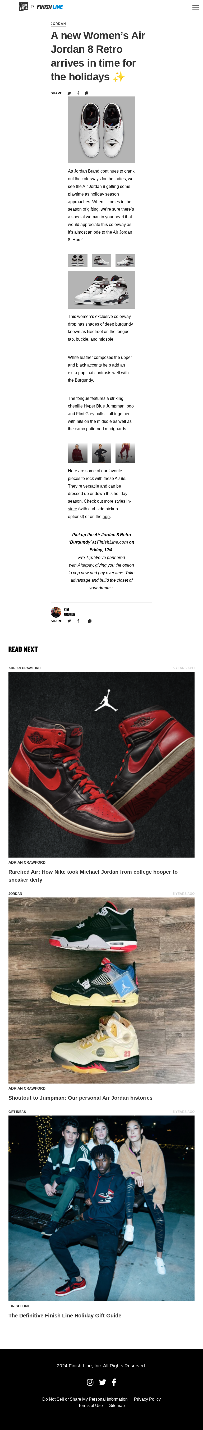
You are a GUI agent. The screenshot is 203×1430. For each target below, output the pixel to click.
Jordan (58, 24)
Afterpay (85, 565)
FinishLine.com (112, 542)
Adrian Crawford (24, 668)
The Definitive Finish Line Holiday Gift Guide (64, 1315)
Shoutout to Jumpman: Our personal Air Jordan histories (80, 1098)
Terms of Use (90, 1405)
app (106, 516)
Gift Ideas (17, 1111)
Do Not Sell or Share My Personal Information (85, 1399)
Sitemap (117, 1405)
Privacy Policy (147, 1399)
